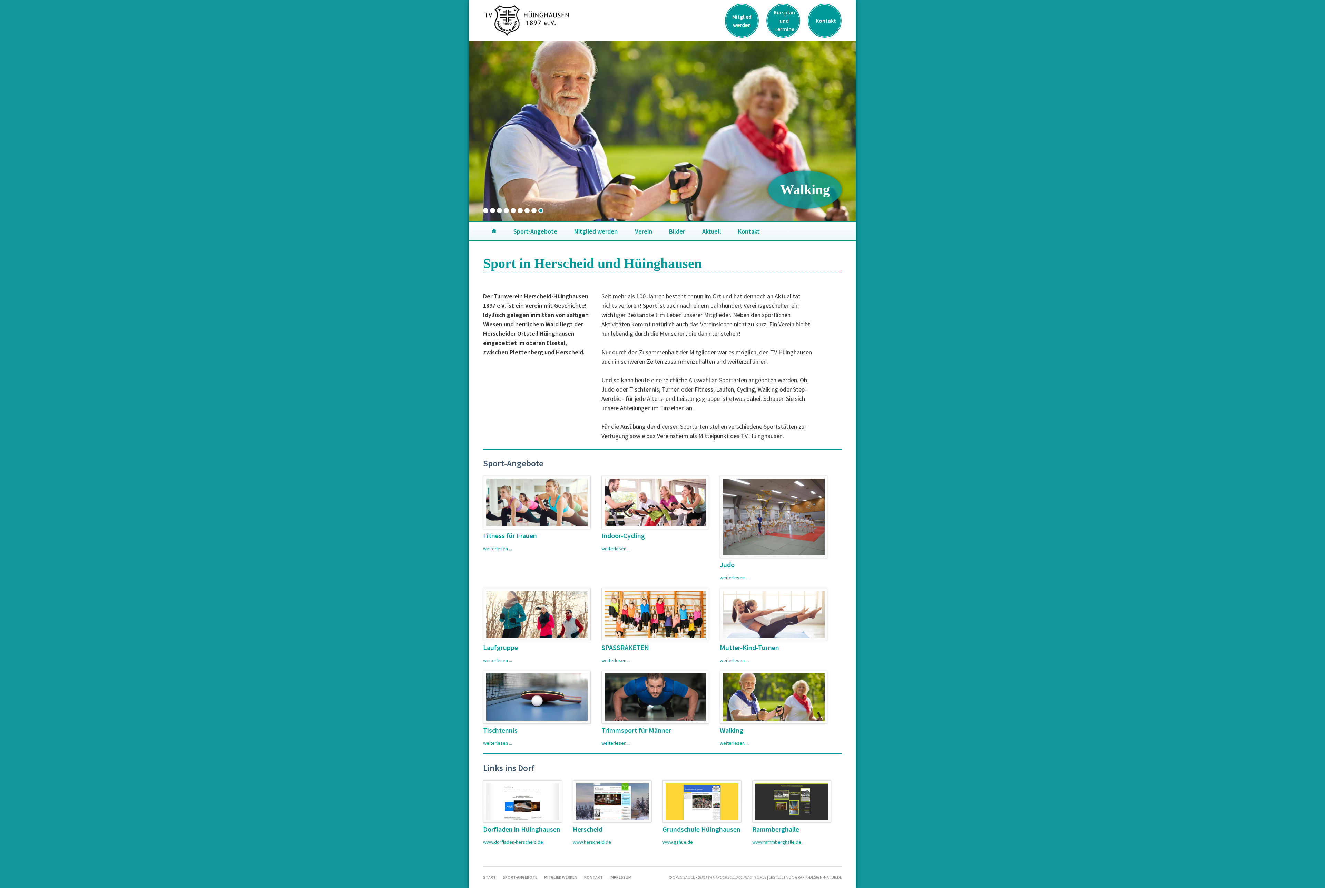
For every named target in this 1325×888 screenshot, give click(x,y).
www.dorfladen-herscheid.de (513, 842)
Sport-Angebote (535, 231)
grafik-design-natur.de (818, 877)
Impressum (620, 877)
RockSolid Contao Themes (742, 877)
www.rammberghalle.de (776, 842)
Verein (643, 231)
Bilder (677, 231)
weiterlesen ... (497, 548)
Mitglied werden (742, 20)
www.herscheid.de (592, 842)
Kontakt (826, 20)
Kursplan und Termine (784, 20)
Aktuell (711, 231)
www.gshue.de (677, 842)
